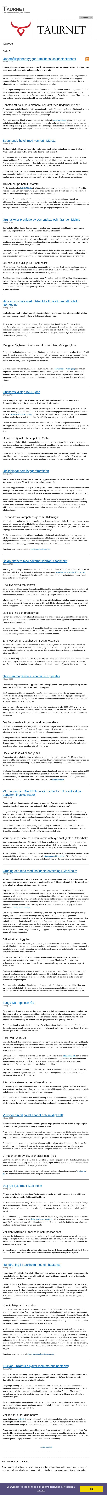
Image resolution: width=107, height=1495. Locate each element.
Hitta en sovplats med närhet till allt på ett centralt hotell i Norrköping (40, 303)
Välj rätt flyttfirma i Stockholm (22, 1186)
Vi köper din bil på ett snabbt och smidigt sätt (33, 1115)
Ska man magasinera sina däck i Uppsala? (31, 676)
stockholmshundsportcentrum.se (40, 1354)
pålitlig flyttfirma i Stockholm (41, 1219)
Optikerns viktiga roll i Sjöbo (21, 392)
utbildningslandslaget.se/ (40, 549)
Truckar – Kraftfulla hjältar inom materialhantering (36, 1366)
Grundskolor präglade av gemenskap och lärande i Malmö (41, 219)
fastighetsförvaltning (22, 907)
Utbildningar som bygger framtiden (26, 471)
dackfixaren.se (58, 779)
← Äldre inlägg (46, 1447)
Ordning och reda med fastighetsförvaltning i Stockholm (40, 871)
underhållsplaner (59, 120)
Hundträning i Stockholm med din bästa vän (32, 1264)
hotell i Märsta (26, 188)
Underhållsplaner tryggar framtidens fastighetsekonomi (39, 59)
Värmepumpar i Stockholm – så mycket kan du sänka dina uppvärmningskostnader (42, 793)
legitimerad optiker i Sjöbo (21, 414)
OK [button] (91, 1489)
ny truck (21, 1419)
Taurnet (14, 8)
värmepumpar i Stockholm (54, 856)
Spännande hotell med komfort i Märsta (29, 140)
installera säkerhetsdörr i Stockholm (70, 572)
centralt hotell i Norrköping (64, 369)
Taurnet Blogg (86, 17)
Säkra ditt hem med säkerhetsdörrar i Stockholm (35, 561)
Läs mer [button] (41, 1490)
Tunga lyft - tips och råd (18, 1003)
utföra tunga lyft (69, 1056)
